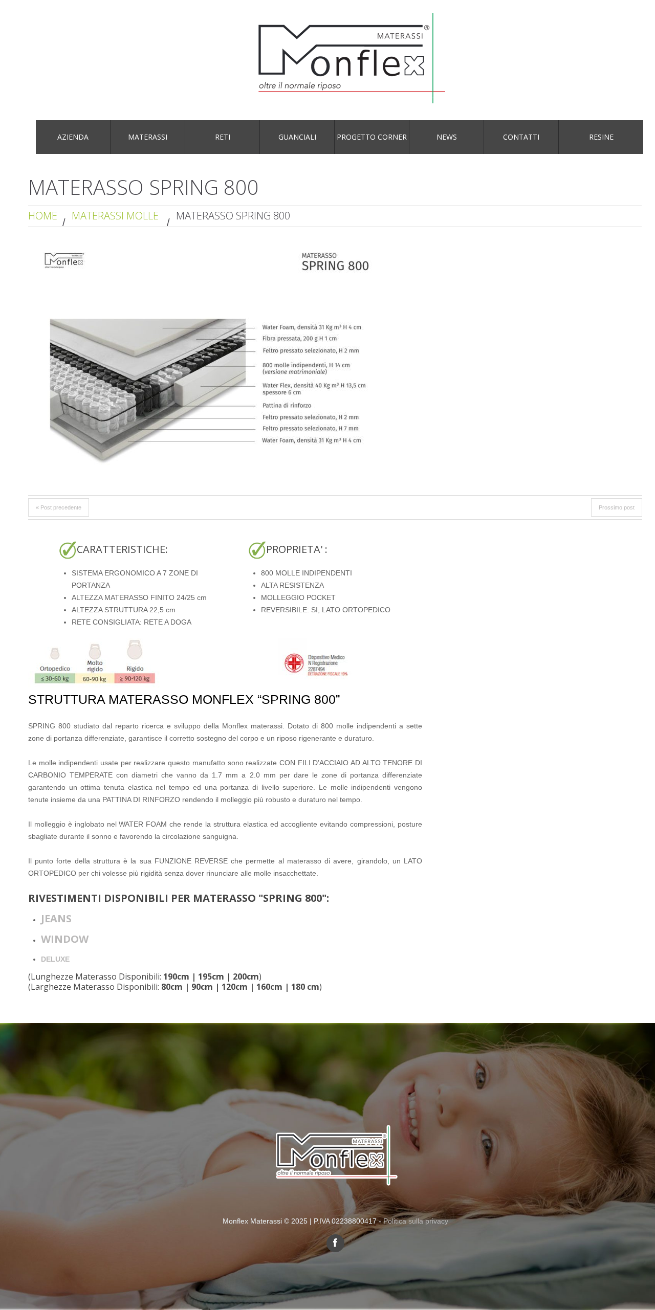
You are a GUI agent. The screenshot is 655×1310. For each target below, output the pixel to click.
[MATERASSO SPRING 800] (207, 361)
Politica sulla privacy (415, 1221)
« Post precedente (58, 507)
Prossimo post (617, 507)
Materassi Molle (115, 216)
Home (42, 216)
